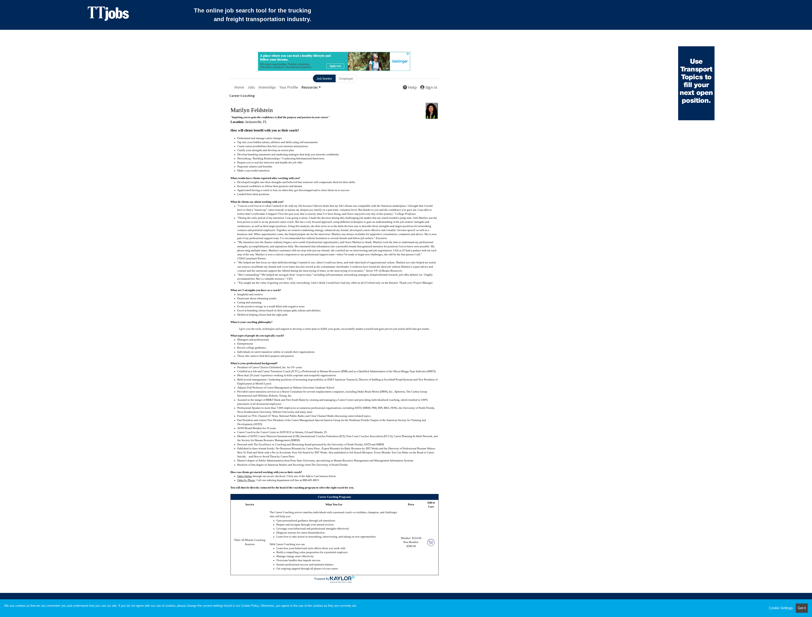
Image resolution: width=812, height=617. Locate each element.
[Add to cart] (431, 542)
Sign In (430, 87)
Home (239, 87)
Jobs (251, 87)
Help (412, 87)
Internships (267, 87)
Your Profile (288, 87)
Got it (802, 608)
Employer (346, 78)
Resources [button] (309, 87)
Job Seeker (324, 78)
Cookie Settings (781, 608)
